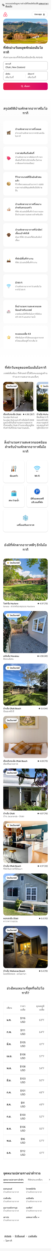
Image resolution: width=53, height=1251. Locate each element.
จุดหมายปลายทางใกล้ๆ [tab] (13, 1180)
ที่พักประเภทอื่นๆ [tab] (35, 1180)
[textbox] (14, 77)
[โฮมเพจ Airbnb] (5, 14)
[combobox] (25, 67)
